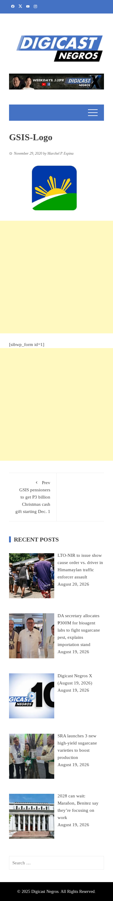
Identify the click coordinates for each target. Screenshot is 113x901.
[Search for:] (56, 862)
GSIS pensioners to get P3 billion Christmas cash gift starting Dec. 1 (32, 497)
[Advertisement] (56, 277)
